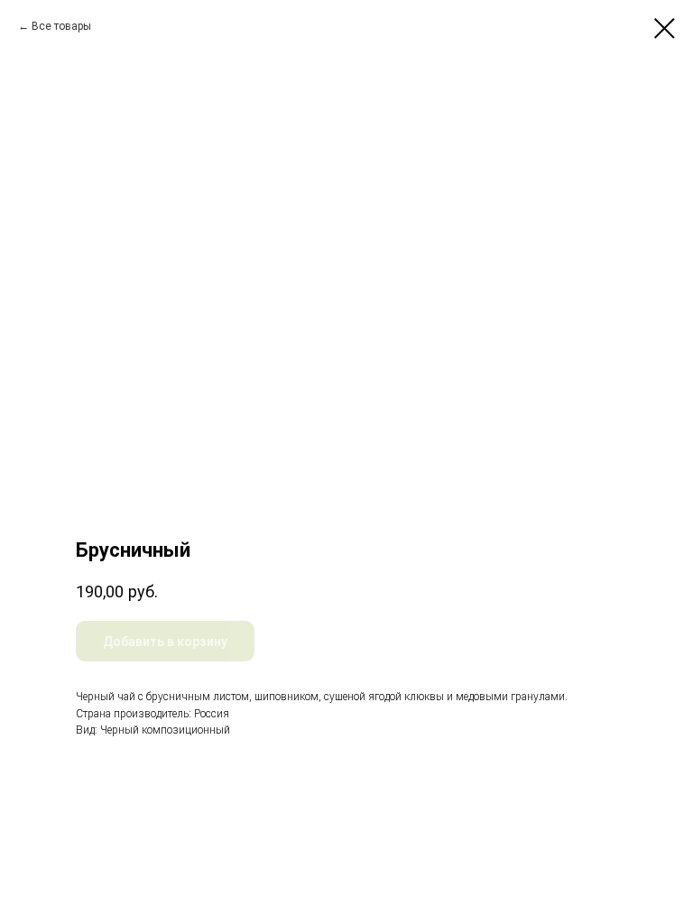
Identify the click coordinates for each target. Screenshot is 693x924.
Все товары (61, 26)
